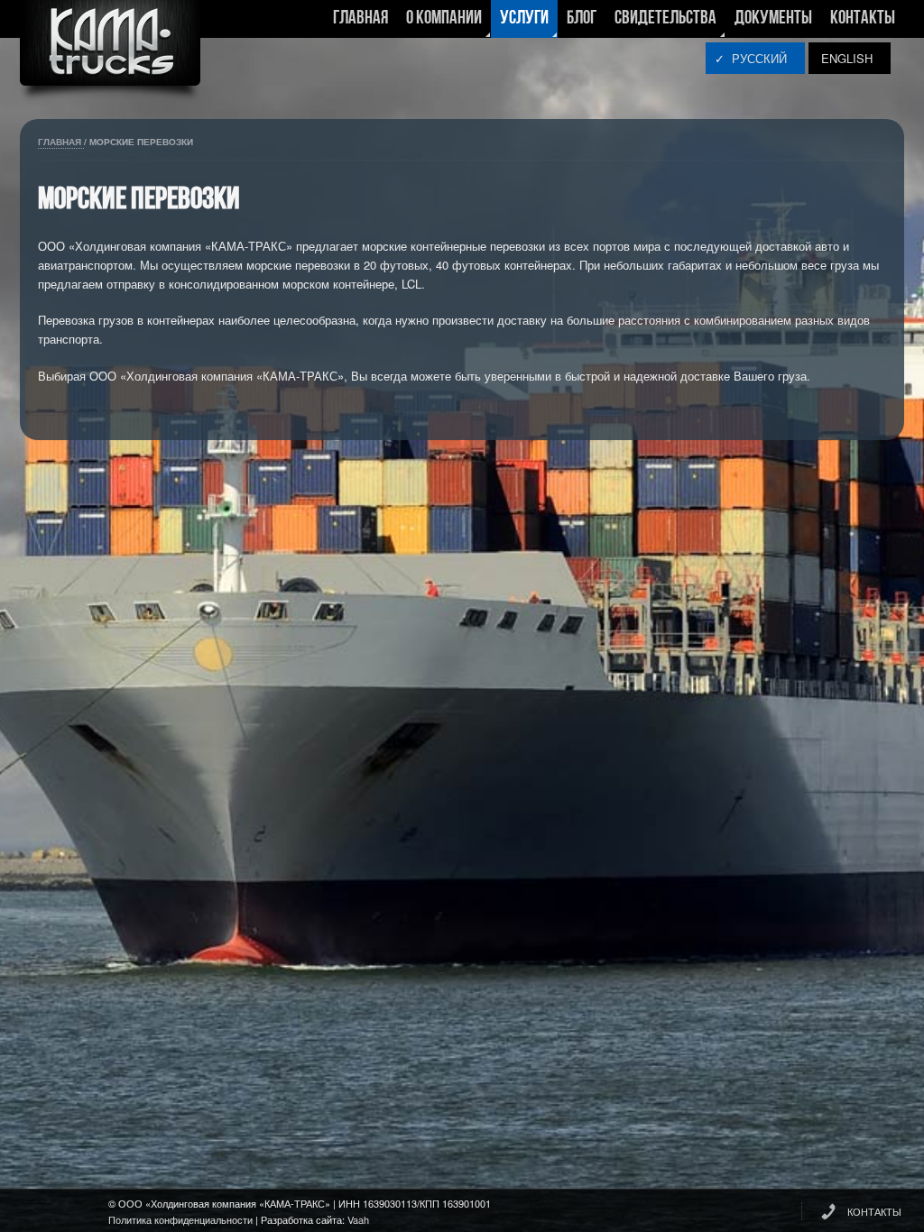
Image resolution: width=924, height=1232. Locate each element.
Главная (360, 18)
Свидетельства (660, 23)
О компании (439, 23)
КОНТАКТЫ (874, 1211)
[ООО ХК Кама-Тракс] (110, 54)
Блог (581, 18)
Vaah (358, 1219)
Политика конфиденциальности (180, 1219)
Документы (773, 18)
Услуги (520, 23)
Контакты (862, 18)
